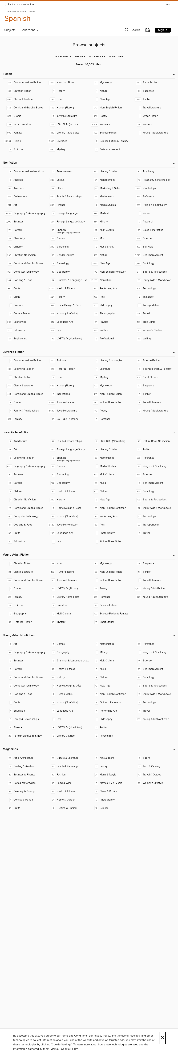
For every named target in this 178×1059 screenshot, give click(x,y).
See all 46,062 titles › (89, 64)
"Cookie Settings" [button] (61, 1044)
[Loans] (148, 30)
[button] (132, 30)
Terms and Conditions (74, 1035)
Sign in (162, 30)
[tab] (63, 56)
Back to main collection (20, 4)
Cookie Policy (69, 1049)
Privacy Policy (102, 1035)
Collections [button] (29, 30)
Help (168, 4)
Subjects (9, 30)
